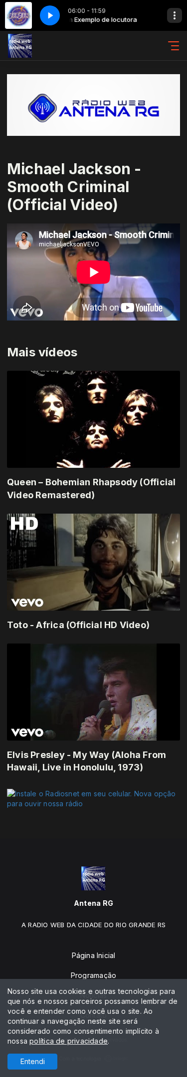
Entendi (32, 1061)
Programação (93, 975)
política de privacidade (68, 1041)
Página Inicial (94, 955)
